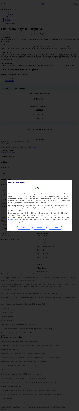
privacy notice (20, 222)
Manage (39, 227)
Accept (24, 227)
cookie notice (13, 220)
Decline (55, 227)
